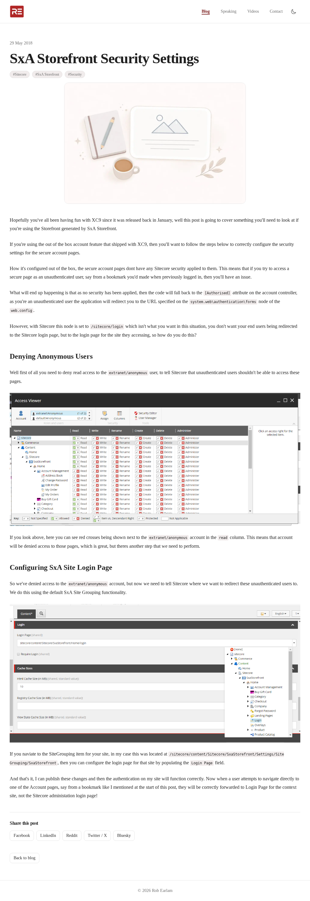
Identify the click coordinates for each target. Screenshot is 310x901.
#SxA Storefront (47, 74)
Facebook (22, 835)
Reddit (72, 835)
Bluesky (124, 835)
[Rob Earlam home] (17, 11)
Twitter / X (97, 835)
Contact (276, 11)
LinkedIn (48, 835)
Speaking (228, 11)
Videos (253, 11)
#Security (75, 74)
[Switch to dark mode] (293, 11)
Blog (206, 11)
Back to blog (24, 858)
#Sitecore (19, 74)
